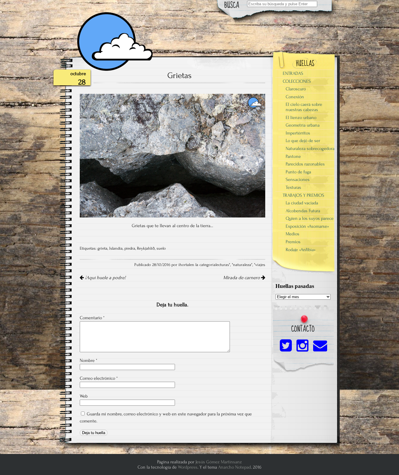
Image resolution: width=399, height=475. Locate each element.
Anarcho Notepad (234, 467)
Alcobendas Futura (303, 210)
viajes (260, 264)
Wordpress (187, 467)
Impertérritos (298, 133)
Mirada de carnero (242, 277)
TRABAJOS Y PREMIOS (303, 195)
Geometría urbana (303, 125)
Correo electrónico (99, 378)
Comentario (92, 317)
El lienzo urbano (301, 117)
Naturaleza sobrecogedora (310, 148)
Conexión (295, 96)
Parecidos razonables (305, 164)
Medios (292, 233)
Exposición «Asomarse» (307, 226)
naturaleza (242, 264)
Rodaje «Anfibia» (300, 249)
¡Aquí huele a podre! (105, 277)
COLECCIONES (297, 81)
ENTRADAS (293, 73)
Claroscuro (296, 88)
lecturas (222, 264)
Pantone (293, 156)
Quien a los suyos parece (310, 218)
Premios (293, 241)
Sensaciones (298, 179)
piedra (129, 248)
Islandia (116, 248)
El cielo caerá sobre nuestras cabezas (304, 107)
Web (84, 396)
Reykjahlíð (146, 248)
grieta (102, 248)
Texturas (293, 187)
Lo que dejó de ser (303, 140)
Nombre (88, 360)
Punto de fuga (298, 172)
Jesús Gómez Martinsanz (218, 461)
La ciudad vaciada (302, 202)
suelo (161, 248)
